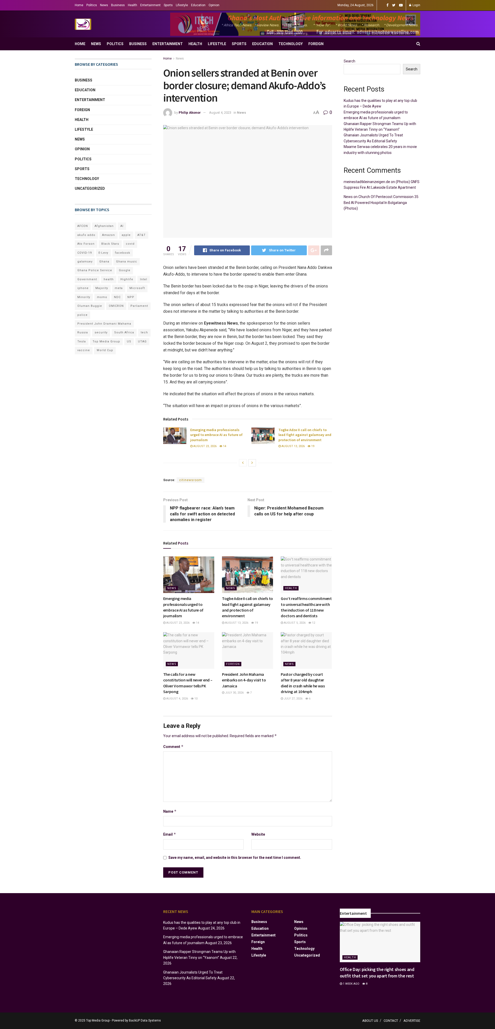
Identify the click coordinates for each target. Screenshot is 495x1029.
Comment (173, 746)
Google (124, 270)
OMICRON (116, 306)
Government (87, 279)
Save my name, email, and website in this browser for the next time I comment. (234, 857)
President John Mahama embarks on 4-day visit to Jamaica (244, 680)
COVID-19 (84, 252)
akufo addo (86, 235)
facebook (122, 252)
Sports (168, 5)
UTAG (142, 341)
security (101, 332)
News (104, 5)
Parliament (139, 306)
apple (126, 235)
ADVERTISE (411, 1021)
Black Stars (110, 243)
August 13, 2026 (293, 446)
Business (118, 5)
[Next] (252, 462)
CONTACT (391, 1021)
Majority (101, 288)
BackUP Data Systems (145, 1020)
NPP (130, 297)
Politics (91, 5)
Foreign (316, 44)
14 (224, 446)
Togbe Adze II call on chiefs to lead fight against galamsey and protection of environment (304, 434)
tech (144, 332)
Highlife (126, 279)
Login (416, 5)
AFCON (82, 226)
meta (119, 288)
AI (121, 226)
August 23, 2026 (205, 446)
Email (169, 834)
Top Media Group (106, 341)
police (82, 315)
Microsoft (137, 288)
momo (102, 297)
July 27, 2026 (292, 698)
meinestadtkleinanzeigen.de (367, 182)
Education (198, 5)
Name (170, 811)
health (109, 279)
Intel (143, 279)
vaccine (83, 350)
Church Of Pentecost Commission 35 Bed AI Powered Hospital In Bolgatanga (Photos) (381, 202)
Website (258, 834)
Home (79, 5)
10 (195, 698)
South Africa (124, 332)
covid (130, 243)
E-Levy (103, 252)
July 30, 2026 (234, 692)
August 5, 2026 (294, 622)
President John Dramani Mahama (104, 323)
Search (349, 61)
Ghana (104, 261)
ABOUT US (370, 1021)
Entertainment (150, 5)
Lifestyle (182, 5)
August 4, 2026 (177, 698)
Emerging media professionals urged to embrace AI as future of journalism (216, 434)
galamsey (85, 261)
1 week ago (350, 983)
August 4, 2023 (220, 112)
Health (132, 5)
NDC (117, 297)
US (129, 341)
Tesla (81, 341)
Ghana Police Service (94, 270)
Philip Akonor (190, 112)
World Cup (105, 350)
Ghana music (126, 261)
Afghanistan (104, 226)
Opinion (214, 5)
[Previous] (243, 462)
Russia (82, 332)
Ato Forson (86, 243)
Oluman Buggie (89, 306)
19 (312, 446)
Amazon (108, 235)
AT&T (141, 235)
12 (313, 622)
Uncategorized (90, 188)
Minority (83, 297)
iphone (83, 288)
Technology (290, 44)
